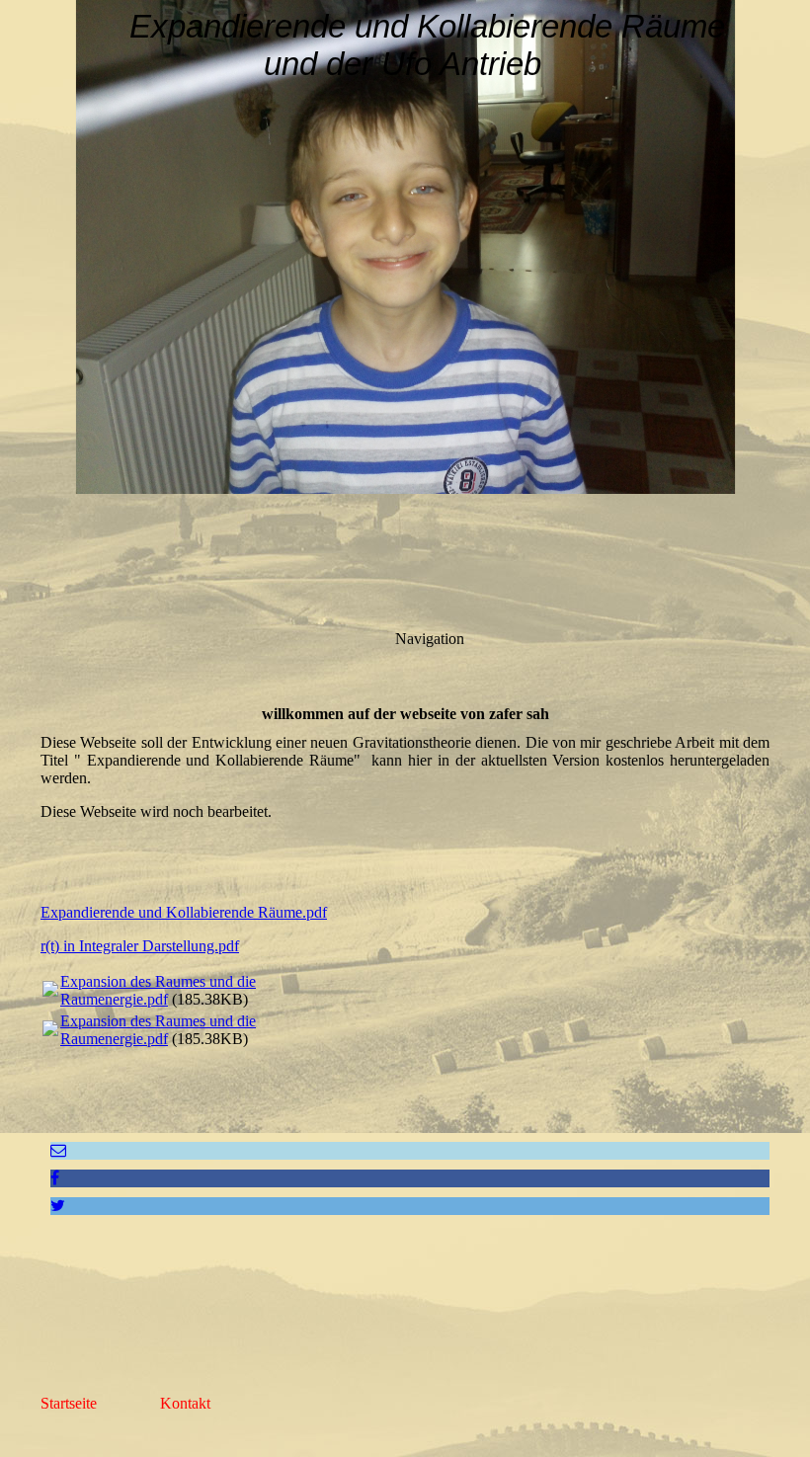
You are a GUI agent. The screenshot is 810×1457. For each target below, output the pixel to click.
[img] (405, 247)
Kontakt (185, 1403)
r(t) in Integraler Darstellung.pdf (139, 945)
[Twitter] (57, 1205)
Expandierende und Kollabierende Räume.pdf (183, 912)
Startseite (68, 1403)
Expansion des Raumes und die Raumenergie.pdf (158, 990)
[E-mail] (58, 1150)
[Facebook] (54, 1178)
